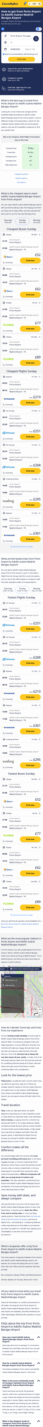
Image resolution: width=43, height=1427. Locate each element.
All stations (21, 182)
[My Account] (25, 3)
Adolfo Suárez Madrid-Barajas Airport (25, 969)
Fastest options (21, 178)
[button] (40, 1009)
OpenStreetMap (31, 1017)
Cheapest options (21, 174)
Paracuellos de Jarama (18, 1219)
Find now (30, 260)
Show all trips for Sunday (23, 547)
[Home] (11, 3)
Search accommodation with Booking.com (21, 54)
